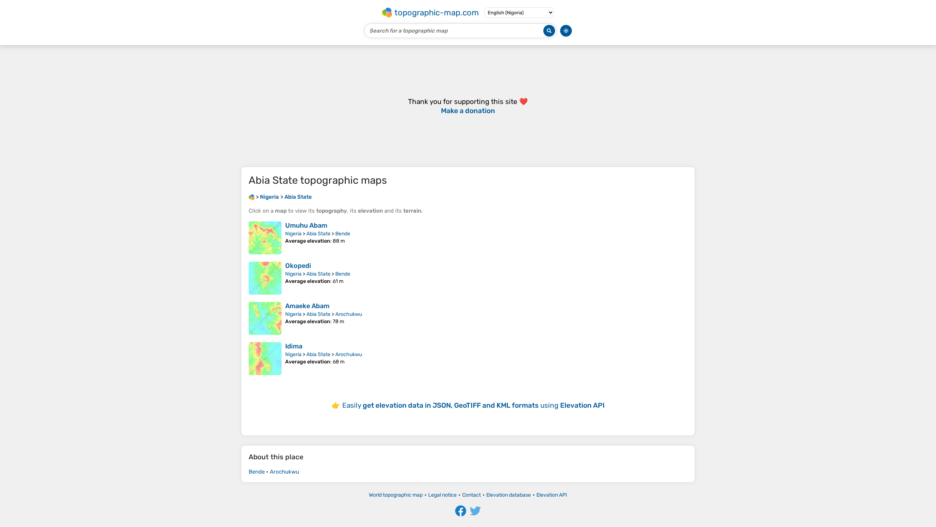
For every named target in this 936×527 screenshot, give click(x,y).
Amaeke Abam (307, 306)
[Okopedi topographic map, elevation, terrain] (265, 278)
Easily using (473, 405)
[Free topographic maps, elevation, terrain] (251, 197)
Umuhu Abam (306, 225)
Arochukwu (348, 314)
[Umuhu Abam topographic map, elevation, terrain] (265, 237)
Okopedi (298, 266)
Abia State (318, 234)
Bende (342, 234)
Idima (293, 346)
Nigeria (293, 234)
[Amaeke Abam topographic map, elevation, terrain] (265, 318)
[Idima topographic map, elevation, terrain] (265, 358)
